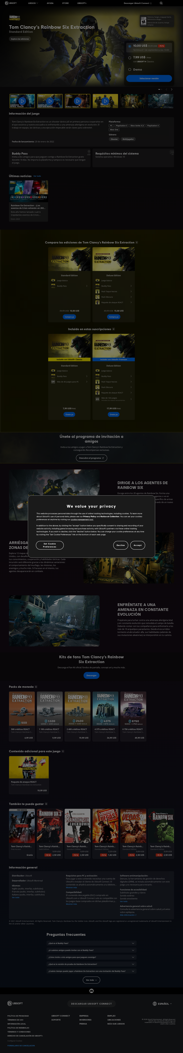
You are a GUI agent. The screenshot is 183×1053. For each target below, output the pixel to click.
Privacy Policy (89, 516)
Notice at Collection (109, 516)
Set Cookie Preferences (49, 545)
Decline (121, 545)
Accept (138, 545)
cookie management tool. (82, 519)
